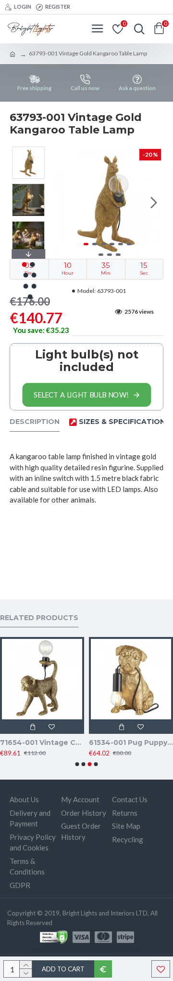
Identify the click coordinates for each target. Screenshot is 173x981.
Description (35, 422)
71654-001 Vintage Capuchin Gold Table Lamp (42, 742)
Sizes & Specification (122, 422)
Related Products (39, 618)
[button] (61, 202)
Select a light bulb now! (81, 394)
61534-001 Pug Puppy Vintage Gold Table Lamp (131, 742)
